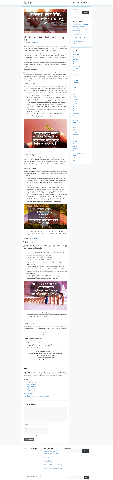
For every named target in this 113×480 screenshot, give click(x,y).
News (74, 73)
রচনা (74, 139)
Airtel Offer (76, 54)
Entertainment (76, 66)
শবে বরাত (75, 141)
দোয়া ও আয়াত (76, 113)
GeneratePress (38, 476)
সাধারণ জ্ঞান (75, 148)
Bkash (74, 61)
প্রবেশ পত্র (75, 120)
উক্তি (26, 393)
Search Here (67, 448)
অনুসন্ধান (86, 12)
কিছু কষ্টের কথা (30, 388)
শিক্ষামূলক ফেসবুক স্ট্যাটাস (32, 390)
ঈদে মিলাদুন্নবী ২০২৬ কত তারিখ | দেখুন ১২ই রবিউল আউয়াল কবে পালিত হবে (37, 396)
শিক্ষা (74, 144)
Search (86, 450)
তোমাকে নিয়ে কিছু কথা (31, 384)
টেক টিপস (75, 108)
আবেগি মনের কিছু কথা (31, 382)
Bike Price (75, 59)
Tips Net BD (28, 2)
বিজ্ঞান (74, 129)
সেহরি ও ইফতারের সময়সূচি (78, 153)
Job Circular (76, 71)
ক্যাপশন (74, 101)
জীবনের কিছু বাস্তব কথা (33, 238)
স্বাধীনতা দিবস (76, 158)
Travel (74, 89)
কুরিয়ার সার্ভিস (75, 99)
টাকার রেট (75, 104)
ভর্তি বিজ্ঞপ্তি (75, 134)
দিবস (74, 111)
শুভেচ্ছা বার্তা (75, 146)
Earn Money (76, 64)
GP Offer (75, 68)
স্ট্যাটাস (31, 393)
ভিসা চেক (75, 136)
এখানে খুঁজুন (75, 9)
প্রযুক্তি (74, 122)
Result (74, 78)
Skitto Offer (76, 82)
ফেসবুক (74, 127)
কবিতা (28, 393)
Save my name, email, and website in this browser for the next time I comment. (45, 435)
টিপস (74, 106)
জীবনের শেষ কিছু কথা (33, 320)
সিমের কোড (75, 151)
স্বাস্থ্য (74, 160)
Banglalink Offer (77, 56)
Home (73, 2)
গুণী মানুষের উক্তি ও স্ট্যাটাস (30, 395)
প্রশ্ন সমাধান (75, 125)
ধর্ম (73, 115)
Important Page (84, 2)
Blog (78, 2)
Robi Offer (75, 80)
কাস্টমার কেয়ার (76, 96)
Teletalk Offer (76, 85)
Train (74, 87)
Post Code (76, 75)
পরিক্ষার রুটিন (75, 118)
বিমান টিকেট (75, 132)
